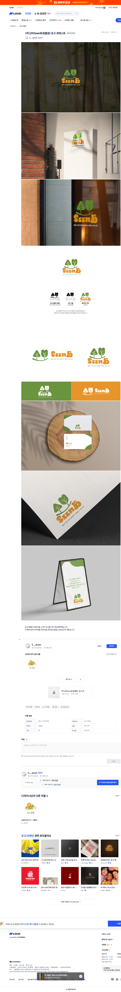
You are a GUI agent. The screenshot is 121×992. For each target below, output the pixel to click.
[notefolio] (20, 7)
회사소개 (12, 979)
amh (62, 863)
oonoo (63, 890)
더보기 (117, 796)
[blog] (112, 979)
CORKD (43, 863)
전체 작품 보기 (111, 654)
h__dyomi (36, 644)
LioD (82, 890)
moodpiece (25, 863)
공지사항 (21, 979)
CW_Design (84, 863)
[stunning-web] (14, 961)
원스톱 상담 (86, 20)
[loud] (11, 7)
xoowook (104, 863)
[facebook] (117, 979)
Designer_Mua (45, 890)
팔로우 (40, 37)
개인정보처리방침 (33, 979)
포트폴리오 (13, 26)
